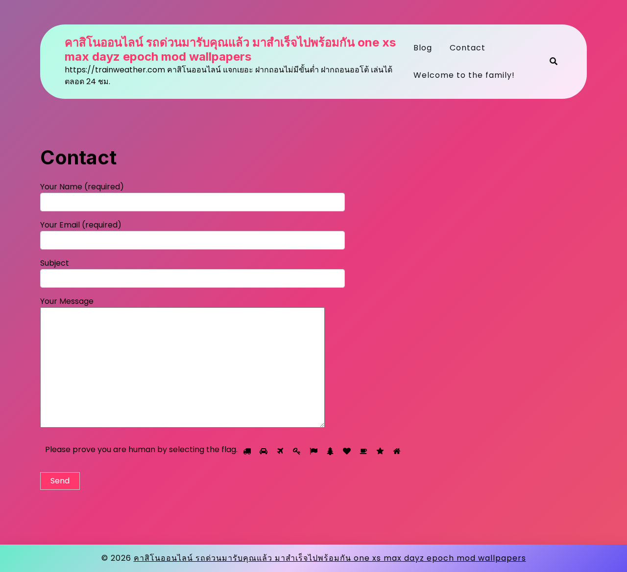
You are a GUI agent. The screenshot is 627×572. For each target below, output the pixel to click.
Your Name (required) (82, 186)
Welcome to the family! (464, 75)
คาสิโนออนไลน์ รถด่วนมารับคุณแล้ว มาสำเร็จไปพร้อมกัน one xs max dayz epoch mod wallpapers (230, 50)
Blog (422, 47)
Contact (467, 47)
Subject (54, 263)
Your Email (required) (80, 224)
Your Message (67, 301)
